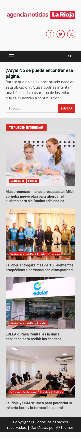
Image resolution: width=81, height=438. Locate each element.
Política (33, 180)
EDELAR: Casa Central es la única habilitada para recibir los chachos (40, 303)
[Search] (69, 56)
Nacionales (17, 180)
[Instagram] (71, 34)
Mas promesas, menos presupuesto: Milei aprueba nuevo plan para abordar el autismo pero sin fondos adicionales (40, 160)
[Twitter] (60, 34)
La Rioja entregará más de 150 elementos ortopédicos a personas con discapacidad (40, 234)
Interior (42, 254)
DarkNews (39, 427)
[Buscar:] (32, 108)
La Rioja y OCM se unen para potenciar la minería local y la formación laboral (40, 372)
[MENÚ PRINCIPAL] (12, 56)
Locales (55, 254)
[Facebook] (50, 34)
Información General (23, 392)
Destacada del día (21, 254)
